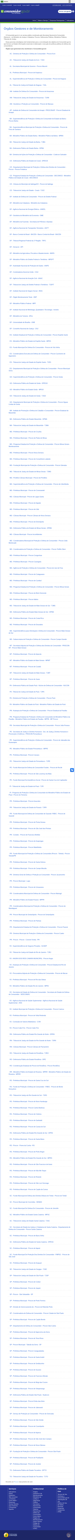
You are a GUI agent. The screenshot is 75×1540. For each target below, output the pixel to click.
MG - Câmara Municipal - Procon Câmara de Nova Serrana (30, 515)
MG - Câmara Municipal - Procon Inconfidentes (26, 534)
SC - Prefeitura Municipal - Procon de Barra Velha (27, 1235)
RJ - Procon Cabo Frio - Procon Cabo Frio (24, 1028)
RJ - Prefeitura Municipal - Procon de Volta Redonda (28, 1015)
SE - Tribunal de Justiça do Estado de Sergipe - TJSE (28, 1269)
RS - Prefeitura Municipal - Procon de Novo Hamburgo (28, 1101)
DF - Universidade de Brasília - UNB (22, 322)
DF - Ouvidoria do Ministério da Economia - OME (26, 215)
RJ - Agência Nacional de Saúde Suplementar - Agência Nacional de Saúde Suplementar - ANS (35, 1002)
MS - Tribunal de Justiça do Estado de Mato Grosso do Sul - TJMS (32, 606)
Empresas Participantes (57, 20)
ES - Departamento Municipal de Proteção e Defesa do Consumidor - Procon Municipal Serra (39, 370)
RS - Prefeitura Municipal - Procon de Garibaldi (26, 1120)
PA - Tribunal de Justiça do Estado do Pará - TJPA (27, 692)
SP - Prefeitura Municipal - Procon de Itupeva (25, 1432)
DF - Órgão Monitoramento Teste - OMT (23, 297)
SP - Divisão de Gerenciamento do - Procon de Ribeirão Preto (31, 1307)
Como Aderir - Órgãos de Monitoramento (38, 1517)
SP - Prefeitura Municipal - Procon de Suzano (25, 1370)
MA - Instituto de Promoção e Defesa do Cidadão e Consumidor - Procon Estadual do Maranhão (38, 412)
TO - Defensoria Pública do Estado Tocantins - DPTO (28, 1470)
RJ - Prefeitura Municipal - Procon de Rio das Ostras (28, 979)
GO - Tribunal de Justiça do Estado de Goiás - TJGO (28, 396)
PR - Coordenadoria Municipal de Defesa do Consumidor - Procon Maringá (36, 893)
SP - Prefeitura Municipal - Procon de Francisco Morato (29, 1376)
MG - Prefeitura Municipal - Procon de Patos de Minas (28, 438)
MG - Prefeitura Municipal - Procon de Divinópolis (27, 522)
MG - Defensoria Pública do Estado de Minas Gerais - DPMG (31, 528)
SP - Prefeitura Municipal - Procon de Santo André (27, 1357)
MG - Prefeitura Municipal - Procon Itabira (24, 599)
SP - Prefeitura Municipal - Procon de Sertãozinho (27, 1363)
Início (34, 20)
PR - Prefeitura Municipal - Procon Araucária (25, 801)
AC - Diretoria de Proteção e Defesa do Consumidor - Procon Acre (32, 54)
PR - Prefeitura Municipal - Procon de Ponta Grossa (27, 822)
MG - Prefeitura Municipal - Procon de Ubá (24, 509)
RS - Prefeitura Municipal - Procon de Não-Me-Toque (28, 1170)
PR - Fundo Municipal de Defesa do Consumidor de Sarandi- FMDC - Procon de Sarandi (37, 815)
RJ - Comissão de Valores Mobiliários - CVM (25, 1022)
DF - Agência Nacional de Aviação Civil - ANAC (26, 278)
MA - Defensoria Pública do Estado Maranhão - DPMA (28, 419)
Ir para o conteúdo (7, 5)
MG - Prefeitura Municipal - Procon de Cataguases (27, 574)
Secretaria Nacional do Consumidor (37, 1505)
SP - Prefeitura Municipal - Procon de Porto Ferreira (27, 1300)
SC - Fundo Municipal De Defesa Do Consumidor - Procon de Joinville (34, 1208)
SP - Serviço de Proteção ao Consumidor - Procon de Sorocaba (32, 1414)
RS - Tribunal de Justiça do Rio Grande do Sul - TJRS (28, 1095)
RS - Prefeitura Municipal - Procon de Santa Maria (27, 1139)
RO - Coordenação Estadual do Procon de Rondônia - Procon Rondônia (35, 1066)
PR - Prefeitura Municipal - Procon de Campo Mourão (28, 868)
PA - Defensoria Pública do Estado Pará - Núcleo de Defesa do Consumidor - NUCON (39, 685)
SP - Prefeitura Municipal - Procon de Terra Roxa (26, 1338)
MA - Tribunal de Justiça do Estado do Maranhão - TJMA (29, 425)
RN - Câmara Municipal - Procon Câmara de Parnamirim (29, 1047)
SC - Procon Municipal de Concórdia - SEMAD (26, 1202)
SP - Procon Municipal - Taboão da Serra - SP (25, 1344)
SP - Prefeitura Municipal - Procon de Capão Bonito (27, 1319)
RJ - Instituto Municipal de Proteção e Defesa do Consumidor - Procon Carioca (37, 1009)
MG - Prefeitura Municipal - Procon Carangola (25, 562)
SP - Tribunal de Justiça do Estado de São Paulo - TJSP (29, 1275)
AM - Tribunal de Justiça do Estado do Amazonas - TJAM (29, 98)
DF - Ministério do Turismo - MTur (21, 316)
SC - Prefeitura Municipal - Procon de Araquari (26, 1263)
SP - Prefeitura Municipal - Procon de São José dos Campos (30, 1439)
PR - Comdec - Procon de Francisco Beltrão (25, 835)
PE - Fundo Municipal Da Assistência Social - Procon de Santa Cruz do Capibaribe (38, 780)
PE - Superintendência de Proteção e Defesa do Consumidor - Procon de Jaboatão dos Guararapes (39, 741)
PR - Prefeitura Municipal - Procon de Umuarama (27, 887)
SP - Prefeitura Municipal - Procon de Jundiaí (25, 1464)
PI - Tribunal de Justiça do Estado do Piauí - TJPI (27, 786)
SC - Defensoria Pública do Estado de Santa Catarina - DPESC (32, 1242)
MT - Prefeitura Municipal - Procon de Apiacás (25, 654)
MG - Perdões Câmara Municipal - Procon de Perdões (28, 478)
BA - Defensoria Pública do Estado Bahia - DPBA (27, 148)
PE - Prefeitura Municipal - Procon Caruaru (24, 755)
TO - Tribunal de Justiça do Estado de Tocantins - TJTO (29, 1476)
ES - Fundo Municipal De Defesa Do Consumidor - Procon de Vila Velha (35, 347)
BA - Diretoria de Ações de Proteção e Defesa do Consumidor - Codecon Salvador (38, 154)
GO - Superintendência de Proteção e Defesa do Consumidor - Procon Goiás (36, 377)
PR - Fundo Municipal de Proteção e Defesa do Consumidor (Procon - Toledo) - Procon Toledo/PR (39, 855)
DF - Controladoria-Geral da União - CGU (24, 272)
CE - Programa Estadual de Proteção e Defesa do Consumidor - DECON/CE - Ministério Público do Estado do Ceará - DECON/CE (40, 177)
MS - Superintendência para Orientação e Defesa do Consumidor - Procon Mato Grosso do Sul (39, 632)
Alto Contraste (67, 5)
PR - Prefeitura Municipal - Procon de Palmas (25, 921)
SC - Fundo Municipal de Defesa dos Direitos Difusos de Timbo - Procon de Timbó (38, 1196)
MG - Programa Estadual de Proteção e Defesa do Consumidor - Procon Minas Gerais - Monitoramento (39, 445)
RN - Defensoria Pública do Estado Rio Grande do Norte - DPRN (32, 1034)
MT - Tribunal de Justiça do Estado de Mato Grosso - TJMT (30, 673)
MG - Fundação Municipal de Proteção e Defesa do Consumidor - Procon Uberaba (38, 465)
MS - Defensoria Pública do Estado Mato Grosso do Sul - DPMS (32, 612)
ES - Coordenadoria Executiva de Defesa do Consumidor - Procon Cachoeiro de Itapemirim (37, 355)
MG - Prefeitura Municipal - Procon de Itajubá (25, 503)
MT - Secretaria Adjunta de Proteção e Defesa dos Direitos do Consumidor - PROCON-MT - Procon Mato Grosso (39, 647)
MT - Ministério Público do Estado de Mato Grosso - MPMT (30, 660)
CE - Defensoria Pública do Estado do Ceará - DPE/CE (29, 161)
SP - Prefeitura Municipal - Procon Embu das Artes (27, 1401)
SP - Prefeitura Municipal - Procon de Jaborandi (26, 1407)
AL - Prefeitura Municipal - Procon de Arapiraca (26, 72)
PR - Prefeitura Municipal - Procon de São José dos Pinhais (30, 828)
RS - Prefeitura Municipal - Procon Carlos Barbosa (27, 1108)
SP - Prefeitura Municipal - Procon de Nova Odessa (27, 1445)
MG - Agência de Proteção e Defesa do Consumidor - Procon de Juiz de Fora (36, 568)
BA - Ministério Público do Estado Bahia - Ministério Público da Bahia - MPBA (36, 136)
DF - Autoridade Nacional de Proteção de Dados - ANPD (29, 266)
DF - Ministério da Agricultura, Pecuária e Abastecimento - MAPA (32, 253)
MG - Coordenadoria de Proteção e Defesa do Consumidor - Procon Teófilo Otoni (38, 549)
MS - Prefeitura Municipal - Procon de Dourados (26, 624)
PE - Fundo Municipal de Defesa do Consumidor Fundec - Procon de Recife (36, 767)
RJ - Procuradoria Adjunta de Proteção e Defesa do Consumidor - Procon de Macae (38, 973)
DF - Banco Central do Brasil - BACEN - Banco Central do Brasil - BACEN (35, 234)
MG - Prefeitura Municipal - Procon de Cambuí (26, 580)
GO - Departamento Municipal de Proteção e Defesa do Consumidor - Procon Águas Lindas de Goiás (38, 403)
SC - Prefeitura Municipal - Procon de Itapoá (25, 1248)
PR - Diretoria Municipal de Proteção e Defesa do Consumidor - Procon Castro (37, 933)
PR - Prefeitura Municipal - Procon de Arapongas (26, 841)
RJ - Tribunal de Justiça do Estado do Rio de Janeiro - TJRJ (30, 952)
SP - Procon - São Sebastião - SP (21, 1294)
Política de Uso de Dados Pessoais (62, 1504)
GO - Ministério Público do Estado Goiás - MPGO (27, 389)
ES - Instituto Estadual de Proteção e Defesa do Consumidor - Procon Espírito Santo (39, 335)
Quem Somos (37, 1521)
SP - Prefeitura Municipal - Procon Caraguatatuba (27, 1351)
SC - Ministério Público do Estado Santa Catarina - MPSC (30, 1214)
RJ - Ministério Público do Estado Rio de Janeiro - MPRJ (29, 986)
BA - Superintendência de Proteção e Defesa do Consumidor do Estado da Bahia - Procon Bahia (38, 120)
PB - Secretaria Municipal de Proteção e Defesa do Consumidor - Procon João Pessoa (40, 725)
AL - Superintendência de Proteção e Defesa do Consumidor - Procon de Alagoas (38, 79)
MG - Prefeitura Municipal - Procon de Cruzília (25, 432)
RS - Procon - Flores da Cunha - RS (22, 1145)
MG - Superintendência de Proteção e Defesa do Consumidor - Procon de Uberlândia (39, 484)
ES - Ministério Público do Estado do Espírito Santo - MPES (30, 341)
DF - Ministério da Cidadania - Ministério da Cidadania (28, 203)
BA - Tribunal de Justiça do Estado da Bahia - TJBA (27, 142)
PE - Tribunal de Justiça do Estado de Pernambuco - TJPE (30, 761)
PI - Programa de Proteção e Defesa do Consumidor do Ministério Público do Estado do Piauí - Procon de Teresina (39, 794)
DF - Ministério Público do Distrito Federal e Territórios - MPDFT (32, 259)
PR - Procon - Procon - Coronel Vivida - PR (25, 940)
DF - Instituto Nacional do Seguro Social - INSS (26, 291)
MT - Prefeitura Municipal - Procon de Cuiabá (25, 666)
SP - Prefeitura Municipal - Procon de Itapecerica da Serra (30, 1332)
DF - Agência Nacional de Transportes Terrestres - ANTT (29, 228)
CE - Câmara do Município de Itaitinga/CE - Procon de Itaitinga (31, 184)
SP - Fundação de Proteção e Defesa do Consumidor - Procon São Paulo (35, 1451)
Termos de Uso (62, 1494)
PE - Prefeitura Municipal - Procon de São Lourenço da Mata (30, 774)
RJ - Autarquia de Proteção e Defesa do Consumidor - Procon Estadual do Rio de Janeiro (37, 966)
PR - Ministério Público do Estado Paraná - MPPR (27, 900)
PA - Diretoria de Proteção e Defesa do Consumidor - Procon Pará (32, 698)
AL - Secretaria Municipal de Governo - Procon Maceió (28, 66)
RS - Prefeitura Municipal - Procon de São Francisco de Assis (31, 1164)
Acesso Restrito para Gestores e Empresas (13, 1505)
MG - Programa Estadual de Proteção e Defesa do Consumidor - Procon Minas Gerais (39, 587)
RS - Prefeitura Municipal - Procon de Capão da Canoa (29, 1189)
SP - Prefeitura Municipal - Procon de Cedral (25, 1282)
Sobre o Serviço (43, 20)
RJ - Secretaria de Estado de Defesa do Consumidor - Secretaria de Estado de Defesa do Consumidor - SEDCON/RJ (39, 993)
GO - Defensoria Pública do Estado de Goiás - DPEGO (29, 383)
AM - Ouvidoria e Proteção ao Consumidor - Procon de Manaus (31, 104)
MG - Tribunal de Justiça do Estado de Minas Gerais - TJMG (30, 471)
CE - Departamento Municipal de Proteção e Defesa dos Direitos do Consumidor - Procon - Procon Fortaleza (37, 168)
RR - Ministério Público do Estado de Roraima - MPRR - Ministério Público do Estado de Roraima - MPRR (40, 1073)
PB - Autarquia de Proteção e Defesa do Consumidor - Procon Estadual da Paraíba (38, 710)
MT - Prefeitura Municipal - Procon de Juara (25, 679)
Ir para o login (25, 5)
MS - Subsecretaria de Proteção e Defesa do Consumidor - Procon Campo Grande (38, 639)
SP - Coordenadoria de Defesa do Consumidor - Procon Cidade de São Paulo (37, 1313)
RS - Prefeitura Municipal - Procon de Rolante (25, 1177)
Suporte (11, 1509)
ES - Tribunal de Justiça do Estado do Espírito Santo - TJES (30, 362)
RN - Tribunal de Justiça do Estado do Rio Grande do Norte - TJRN (33, 1040)
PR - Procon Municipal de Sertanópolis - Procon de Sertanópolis (32, 914)
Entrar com (65, 11)
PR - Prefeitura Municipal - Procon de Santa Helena (27, 862)
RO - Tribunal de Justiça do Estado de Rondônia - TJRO (29, 1053)
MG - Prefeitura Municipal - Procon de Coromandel (27, 490)
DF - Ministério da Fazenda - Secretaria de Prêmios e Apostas (31, 222)
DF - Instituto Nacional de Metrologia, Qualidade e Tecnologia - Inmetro (34, 310)
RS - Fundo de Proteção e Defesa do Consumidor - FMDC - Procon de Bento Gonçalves (36, 1088)
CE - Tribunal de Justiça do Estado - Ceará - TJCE (27, 190)
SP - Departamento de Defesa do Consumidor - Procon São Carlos (33, 1326)
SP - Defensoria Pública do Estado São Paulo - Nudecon (29, 1395)
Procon (16, 1482)
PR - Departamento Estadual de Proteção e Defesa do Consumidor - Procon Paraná (39, 927)
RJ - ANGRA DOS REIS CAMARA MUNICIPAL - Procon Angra (31, 958)
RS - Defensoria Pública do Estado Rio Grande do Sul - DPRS (31, 1133)
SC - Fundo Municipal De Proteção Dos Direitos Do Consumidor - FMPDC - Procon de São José (39, 1256)
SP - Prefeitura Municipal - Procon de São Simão (26, 1420)
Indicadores (70, 20)
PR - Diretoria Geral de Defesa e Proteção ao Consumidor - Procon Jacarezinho (37, 875)
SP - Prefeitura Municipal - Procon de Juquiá (25, 1288)
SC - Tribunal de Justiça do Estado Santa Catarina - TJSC (30, 1221)
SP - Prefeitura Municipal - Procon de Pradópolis (26, 1458)
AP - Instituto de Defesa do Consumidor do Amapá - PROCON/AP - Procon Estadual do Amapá (39, 111)
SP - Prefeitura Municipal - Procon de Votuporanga (27, 1388)
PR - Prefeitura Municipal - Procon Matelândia (25, 847)
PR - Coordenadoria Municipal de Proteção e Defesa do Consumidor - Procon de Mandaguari (37, 907)
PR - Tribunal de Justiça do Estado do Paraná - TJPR (28, 807)
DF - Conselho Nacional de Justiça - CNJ (24, 328)
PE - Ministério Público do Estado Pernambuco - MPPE (29, 749)
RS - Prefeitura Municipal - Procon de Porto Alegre (27, 1152)
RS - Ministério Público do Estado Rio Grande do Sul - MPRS (31, 1158)
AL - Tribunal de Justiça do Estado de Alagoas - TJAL (28, 85)
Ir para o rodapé (35, 5)
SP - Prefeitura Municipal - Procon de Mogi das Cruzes (28, 1382)
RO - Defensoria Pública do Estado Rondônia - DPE (28, 1059)
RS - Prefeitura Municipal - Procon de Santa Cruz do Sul (29, 1080)
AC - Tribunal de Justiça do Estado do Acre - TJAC (27, 60)
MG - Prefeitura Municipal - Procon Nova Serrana (27, 453)
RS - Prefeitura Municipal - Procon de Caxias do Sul (28, 1127)
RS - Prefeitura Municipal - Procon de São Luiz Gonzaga (29, 1183)
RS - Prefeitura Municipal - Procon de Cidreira (25, 1114)
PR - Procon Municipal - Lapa (20, 881)
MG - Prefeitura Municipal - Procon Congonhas (26, 555)
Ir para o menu (17, 5)
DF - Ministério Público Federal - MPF (23, 303)
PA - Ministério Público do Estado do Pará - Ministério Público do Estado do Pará (38, 704)
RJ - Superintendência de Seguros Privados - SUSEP (28, 946)
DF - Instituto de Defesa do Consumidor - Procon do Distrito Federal (33, 197)
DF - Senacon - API (16, 247)
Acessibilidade (57, 5)
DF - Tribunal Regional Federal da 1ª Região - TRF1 (28, 241)
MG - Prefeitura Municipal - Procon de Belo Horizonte (28, 593)
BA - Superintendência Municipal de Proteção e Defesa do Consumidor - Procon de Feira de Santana (38, 128)
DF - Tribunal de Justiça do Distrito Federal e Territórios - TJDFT (32, 284)
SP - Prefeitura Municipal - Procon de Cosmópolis (27, 1426)
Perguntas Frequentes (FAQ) (61, 1509)
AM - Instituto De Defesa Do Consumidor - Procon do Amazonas (32, 91)
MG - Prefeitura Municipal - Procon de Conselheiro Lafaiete (30, 459)
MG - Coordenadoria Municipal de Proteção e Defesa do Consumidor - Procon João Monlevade (38, 542)
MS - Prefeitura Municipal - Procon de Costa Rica (27, 618)
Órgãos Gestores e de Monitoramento (38, 1493)
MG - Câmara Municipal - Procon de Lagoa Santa (27, 497)
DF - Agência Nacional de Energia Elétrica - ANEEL (28, 209)
